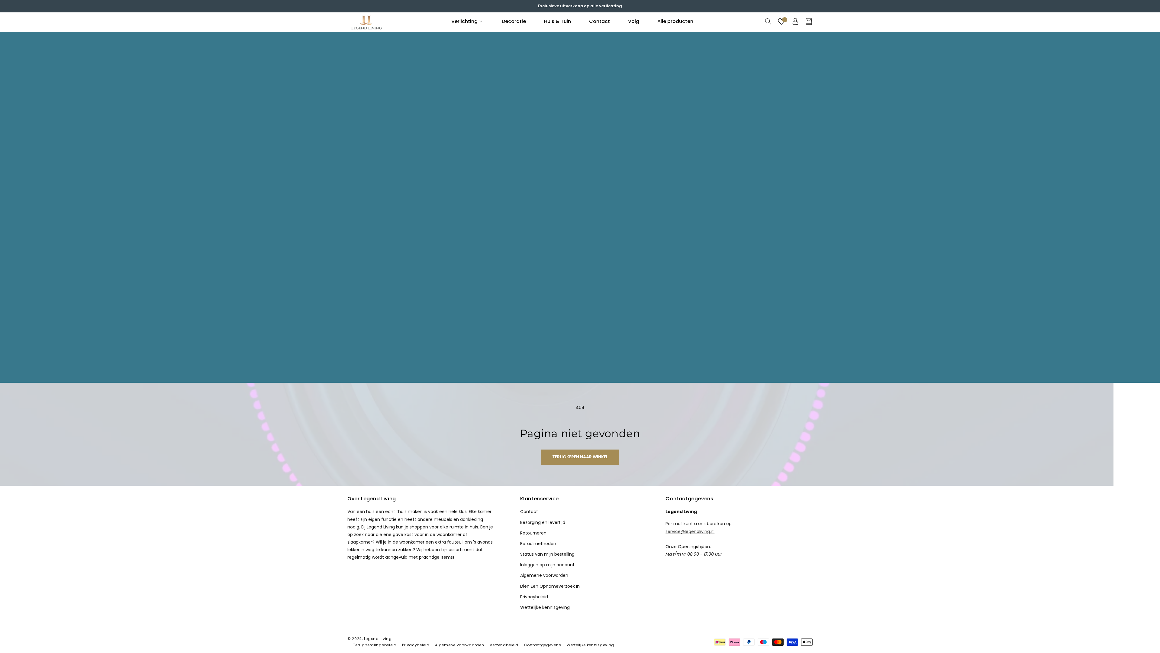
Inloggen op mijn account (547, 565)
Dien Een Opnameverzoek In (550, 586)
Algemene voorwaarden (459, 645)
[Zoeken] (768, 21)
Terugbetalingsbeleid (375, 645)
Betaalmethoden (538, 544)
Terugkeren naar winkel (580, 457)
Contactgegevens (542, 645)
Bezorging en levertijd (542, 522)
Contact (529, 511)
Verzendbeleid (504, 645)
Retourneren (533, 533)
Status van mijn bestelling (547, 554)
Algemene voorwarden (544, 575)
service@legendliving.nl (689, 531)
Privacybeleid (534, 597)
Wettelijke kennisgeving (545, 607)
